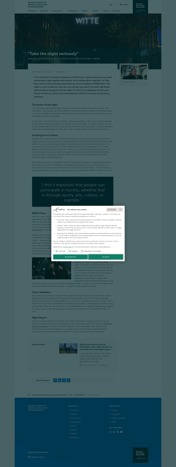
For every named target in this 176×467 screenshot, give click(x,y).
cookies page (67, 247)
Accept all (105, 257)
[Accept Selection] (120, 210)
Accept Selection (70, 257)
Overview (113, 209)
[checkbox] (59, 251)
